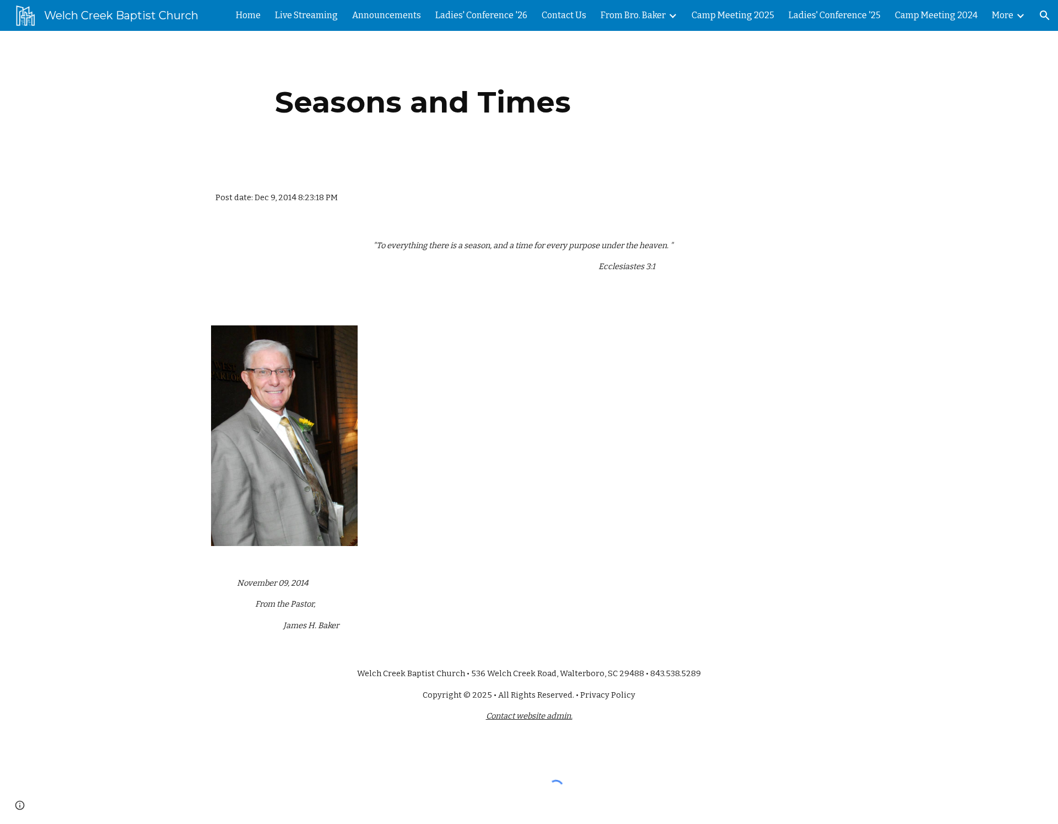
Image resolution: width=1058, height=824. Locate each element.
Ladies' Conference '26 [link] (481, 15)
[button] (1045, 15)
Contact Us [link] (564, 15)
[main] (423, 102)
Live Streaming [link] (306, 15)
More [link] (1002, 15)
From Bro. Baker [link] (633, 15)
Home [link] (248, 15)
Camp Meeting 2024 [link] (936, 15)
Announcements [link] (386, 15)
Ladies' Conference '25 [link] (835, 15)
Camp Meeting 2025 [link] (733, 15)
